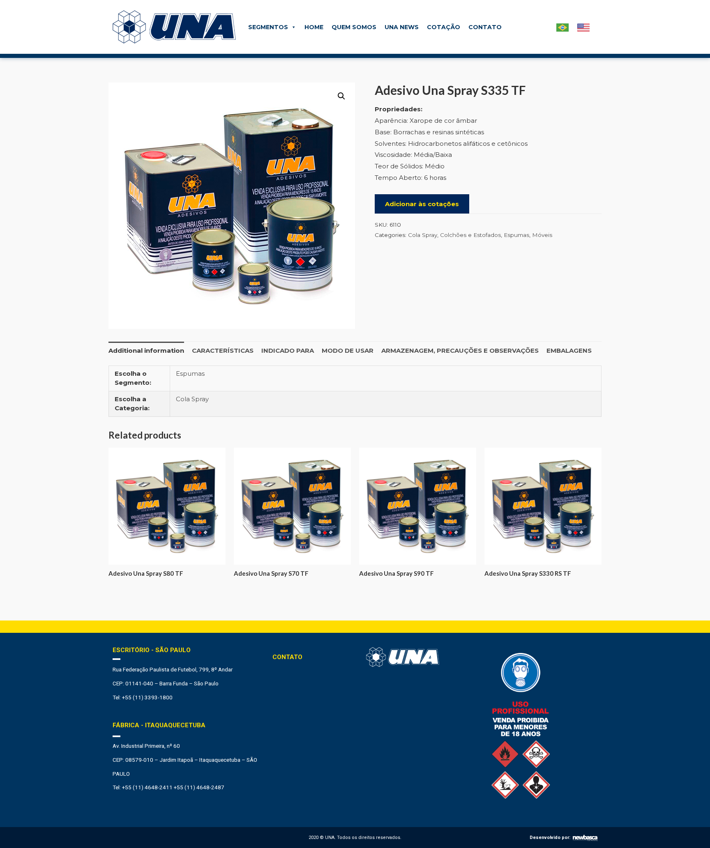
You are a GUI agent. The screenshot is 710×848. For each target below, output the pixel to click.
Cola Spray (422, 235)
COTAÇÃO (443, 27)
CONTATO (485, 27)
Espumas (516, 235)
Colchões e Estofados (470, 235)
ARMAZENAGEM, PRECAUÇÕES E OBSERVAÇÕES (460, 350)
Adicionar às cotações (422, 204)
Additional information (146, 350)
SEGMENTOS (268, 27)
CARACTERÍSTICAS (223, 350)
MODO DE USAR (347, 350)
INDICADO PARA (287, 350)
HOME (313, 27)
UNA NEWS (402, 27)
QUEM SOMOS (354, 27)
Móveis (542, 235)
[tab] (146, 350)
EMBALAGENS (569, 350)
